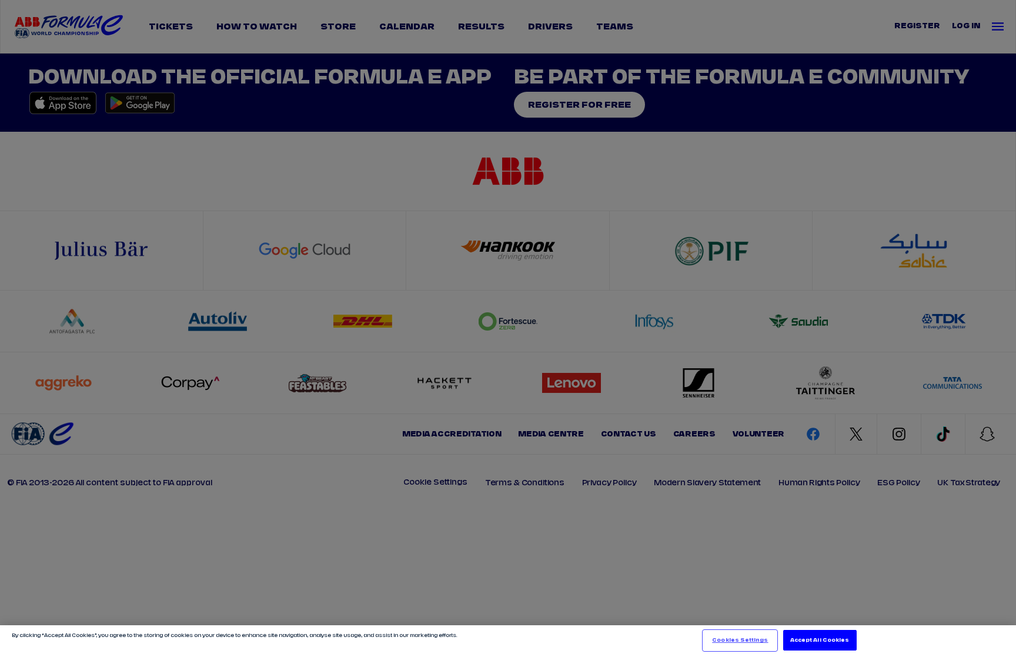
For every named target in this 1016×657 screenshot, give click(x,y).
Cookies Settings (740, 640)
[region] (508, 641)
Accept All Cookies (819, 640)
